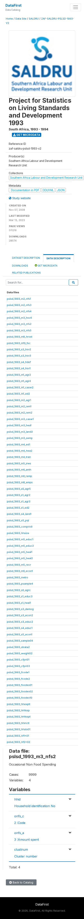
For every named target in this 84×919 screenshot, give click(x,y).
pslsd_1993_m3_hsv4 (19, 317)
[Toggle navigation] (75, 7)
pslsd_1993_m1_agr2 (19, 374)
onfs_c (19, 816)
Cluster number (26, 856)
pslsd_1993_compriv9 (19, 526)
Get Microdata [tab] (47, 265)
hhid (17, 799)
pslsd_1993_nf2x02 (18, 741)
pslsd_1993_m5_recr (19, 564)
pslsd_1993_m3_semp (20, 437)
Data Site (20, 18)
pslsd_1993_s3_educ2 (20, 621)
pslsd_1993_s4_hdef (19, 362)
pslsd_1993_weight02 (19, 653)
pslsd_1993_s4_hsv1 (18, 368)
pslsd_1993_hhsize (18, 533)
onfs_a (19, 833)
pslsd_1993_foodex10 (19, 697)
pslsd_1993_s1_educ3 (19, 596)
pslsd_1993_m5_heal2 (20, 558)
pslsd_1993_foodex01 (19, 684)
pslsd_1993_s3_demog (20, 609)
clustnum (21, 849)
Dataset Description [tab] (26, 257)
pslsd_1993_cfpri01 (18, 659)
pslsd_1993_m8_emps (20, 482)
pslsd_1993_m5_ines (19, 463)
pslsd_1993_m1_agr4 (19, 380)
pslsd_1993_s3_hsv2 (19, 349)
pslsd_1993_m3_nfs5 (19, 330)
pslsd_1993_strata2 (18, 647)
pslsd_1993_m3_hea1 (19, 425)
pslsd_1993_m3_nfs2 (19, 323)
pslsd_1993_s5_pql (18, 520)
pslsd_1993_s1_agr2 (18, 494)
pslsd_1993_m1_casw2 (20, 387)
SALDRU (34, 18)
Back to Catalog (22, 882)
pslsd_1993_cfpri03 (18, 666)
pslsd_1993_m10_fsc (18, 343)
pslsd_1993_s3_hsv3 (19, 355)
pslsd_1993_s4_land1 (19, 513)
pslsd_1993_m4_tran (19, 456)
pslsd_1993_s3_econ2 (20, 615)
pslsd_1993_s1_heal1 (19, 602)
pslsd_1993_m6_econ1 (20, 570)
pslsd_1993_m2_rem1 (19, 406)
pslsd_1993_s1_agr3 (18, 501)
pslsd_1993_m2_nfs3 (19, 305)
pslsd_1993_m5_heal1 (19, 552)
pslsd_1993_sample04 (20, 640)
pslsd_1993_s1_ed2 (18, 507)
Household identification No (34, 806)
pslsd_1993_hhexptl (18, 704)
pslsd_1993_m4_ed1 (18, 444)
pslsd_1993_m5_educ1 (20, 539)
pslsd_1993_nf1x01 (18, 735)
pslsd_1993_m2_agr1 (19, 400)
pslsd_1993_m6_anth (19, 469)
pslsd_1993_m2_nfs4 (19, 311)
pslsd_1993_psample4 (20, 583)
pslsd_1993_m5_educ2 (20, 545)
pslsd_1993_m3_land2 (20, 431)
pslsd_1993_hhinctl (18, 723)
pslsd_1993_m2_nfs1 (19, 298)
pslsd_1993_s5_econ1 (19, 634)
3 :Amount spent (26, 839)
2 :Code (19, 823)
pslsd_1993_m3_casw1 (20, 419)
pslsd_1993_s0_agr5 (19, 488)
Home (9, 18)
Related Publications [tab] (26, 272)
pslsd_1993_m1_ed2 (18, 393)
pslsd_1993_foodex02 (20, 691)
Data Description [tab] (58, 258)
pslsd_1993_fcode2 (18, 678)
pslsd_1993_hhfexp (18, 710)
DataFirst (13, 5)
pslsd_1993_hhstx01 (18, 729)
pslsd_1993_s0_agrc (19, 590)
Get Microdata (28, 134)
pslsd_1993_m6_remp (19, 476)
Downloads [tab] (20, 265)
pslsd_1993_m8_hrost (19, 336)
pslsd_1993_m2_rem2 (19, 412)
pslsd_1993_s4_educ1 (19, 627)
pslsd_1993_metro (17, 577)
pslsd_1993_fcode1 (18, 672)
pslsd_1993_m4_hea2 (19, 450)
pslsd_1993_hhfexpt (18, 716)
